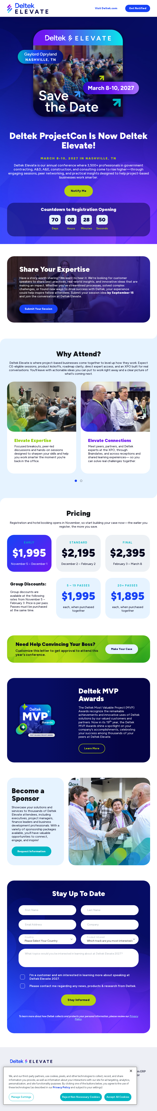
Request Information (31, 851)
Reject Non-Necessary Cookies (81, 1097)
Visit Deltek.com (106, 8)
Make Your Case (121, 649)
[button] (76, 481)
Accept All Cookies (117, 1097)
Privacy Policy (61, 1087)
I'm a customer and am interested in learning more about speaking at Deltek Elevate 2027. (79, 976)
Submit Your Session (38, 309)
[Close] (131, 1071)
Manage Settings (21, 1097)
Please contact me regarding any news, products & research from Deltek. (82, 986)
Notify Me (78, 191)
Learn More (91, 748)
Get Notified (137, 8)
